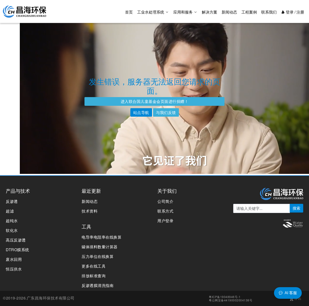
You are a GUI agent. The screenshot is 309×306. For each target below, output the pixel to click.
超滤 (10, 211)
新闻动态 (229, 12)
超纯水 (12, 220)
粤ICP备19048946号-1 (224, 297)
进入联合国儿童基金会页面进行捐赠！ (155, 101)
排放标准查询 (93, 275)
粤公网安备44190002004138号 (230, 300)
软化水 (12, 230)
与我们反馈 (166, 112)
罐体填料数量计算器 (100, 246)
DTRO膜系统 (17, 249)
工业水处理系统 (151, 12)
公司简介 (165, 201)
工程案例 (249, 12)
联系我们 (269, 12)
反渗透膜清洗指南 (97, 285)
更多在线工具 (93, 266)
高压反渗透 (16, 240)
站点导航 (141, 112)
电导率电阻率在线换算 (101, 237)
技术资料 (90, 211)
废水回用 (14, 259)
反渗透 (12, 201)
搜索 (296, 208)
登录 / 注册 (294, 12)
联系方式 (165, 211)
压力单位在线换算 (97, 256)
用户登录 (165, 220)
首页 (129, 12)
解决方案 (209, 12)
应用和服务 (183, 12)
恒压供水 (14, 269)
